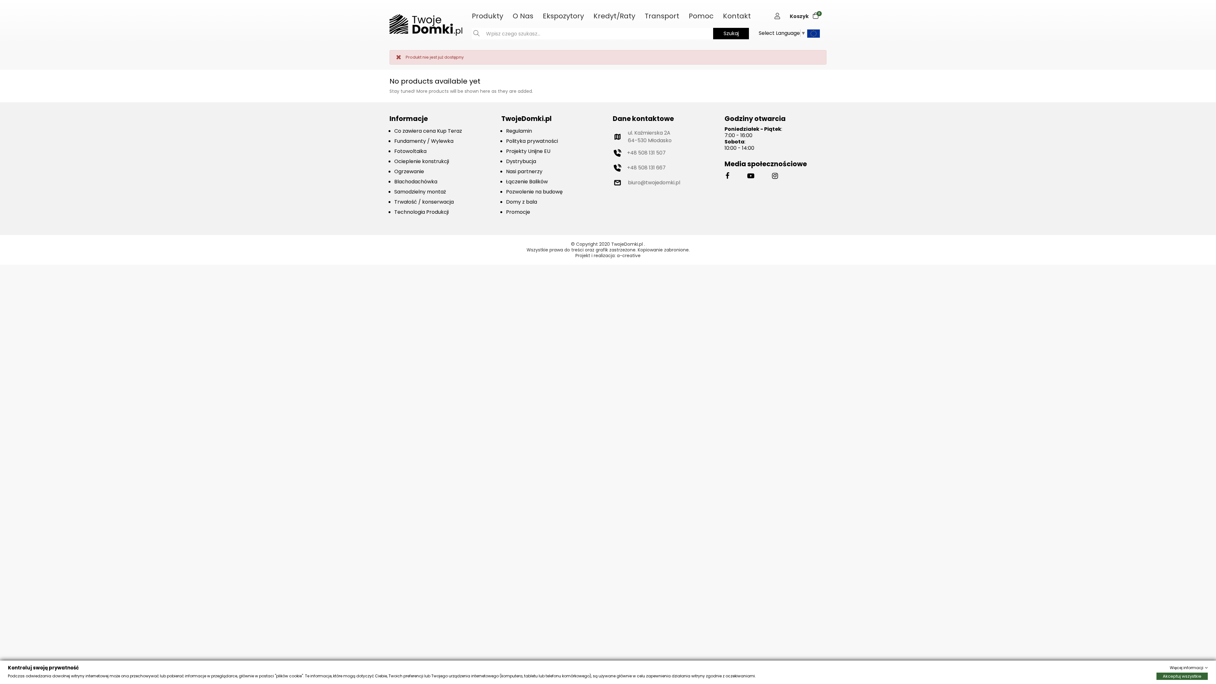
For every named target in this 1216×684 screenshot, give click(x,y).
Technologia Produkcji (421, 212)
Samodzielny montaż (420, 191)
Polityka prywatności (532, 141)
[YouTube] (750, 176)
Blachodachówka (415, 181)
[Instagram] (775, 176)
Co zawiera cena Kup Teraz (428, 131)
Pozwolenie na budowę (534, 191)
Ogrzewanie (409, 171)
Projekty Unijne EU (528, 151)
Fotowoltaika (410, 151)
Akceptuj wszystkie (1182, 676)
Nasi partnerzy (524, 171)
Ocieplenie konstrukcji (421, 161)
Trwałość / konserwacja (424, 202)
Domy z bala (521, 202)
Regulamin (519, 131)
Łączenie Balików (527, 181)
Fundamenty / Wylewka (423, 141)
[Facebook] (728, 176)
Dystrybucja (521, 161)
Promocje (518, 212)
